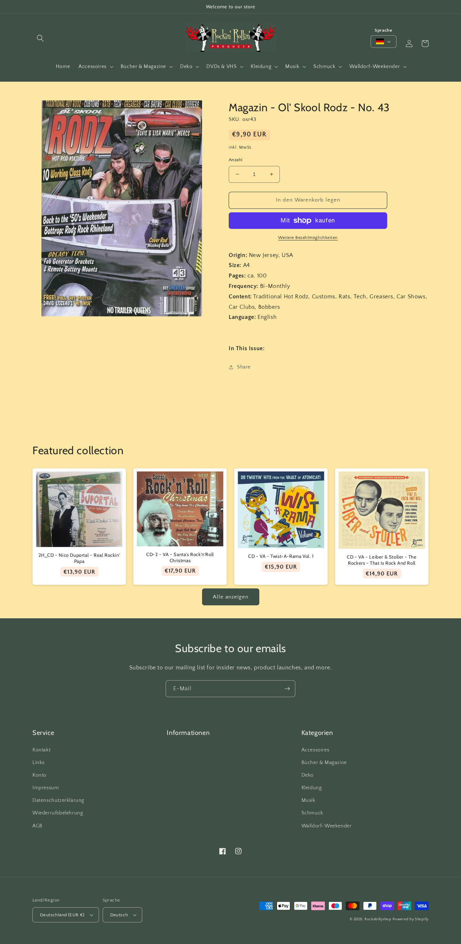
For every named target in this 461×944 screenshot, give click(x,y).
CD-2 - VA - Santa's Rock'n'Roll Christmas (180, 557)
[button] (40, 38)
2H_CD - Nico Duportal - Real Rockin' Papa (79, 558)
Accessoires (315, 750)
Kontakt (41, 750)
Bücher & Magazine (324, 762)
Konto (39, 775)
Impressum (45, 788)
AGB (37, 826)
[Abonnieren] (287, 688)
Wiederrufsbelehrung (57, 813)
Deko (307, 775)
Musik (308, 800)
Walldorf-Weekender (326, 826)
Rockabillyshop (377, 919)
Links (38, 762)
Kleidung (311, 788)
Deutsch (119, 914)
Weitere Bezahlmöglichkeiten (308, 237)
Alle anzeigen (231, 597)
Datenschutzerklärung (58, 800)
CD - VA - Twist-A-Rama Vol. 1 (280, 556)
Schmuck (312, 813)
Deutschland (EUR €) (62, 914)
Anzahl (235, 159)
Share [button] (244, 367)
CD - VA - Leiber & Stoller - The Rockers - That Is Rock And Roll (381, 560)
